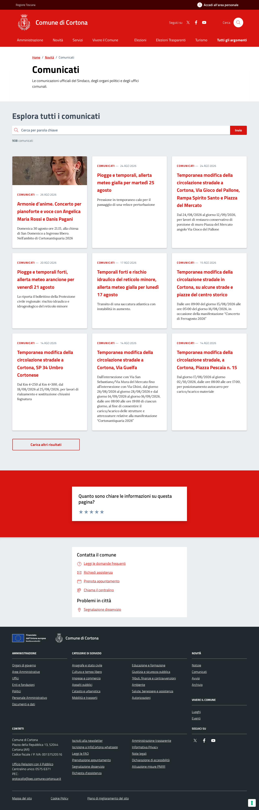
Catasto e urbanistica (86, 691)
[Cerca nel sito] (238, 22)
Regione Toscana (25, 5)
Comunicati (26, 194)
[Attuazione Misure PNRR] (30, 639)
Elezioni (140, 40)
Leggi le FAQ (80, 753)
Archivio (197, 684)
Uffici (15, 678)
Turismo (201, 40)
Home (36, 57)
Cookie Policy (59, 798)
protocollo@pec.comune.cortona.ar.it (36, 778)
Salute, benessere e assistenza (152, 691)
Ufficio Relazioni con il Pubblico (32, 764)
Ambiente (138, 684)
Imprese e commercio (86, 678)
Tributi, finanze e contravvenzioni (154, 678)
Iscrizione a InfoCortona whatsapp (95, 747)
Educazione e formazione (148, 665)
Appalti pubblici (82, 684)
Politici (16, 691)
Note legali (139, 753)
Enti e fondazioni (23, 684)
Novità (49, 57)
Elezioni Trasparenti (171, 40)
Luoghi (196, 711)
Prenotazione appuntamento (91, 760)
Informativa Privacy (145, 747)
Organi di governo (24, 665)
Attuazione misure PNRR (148, 766)
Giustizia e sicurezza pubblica (151, 671)
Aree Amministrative (26, 671)
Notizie (196, 665)
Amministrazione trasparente (151, 740)
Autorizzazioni (141, 697)
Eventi (196, 718)
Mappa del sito (22, 798)
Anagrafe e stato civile (87, 665)
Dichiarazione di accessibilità (151, 760)
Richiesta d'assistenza (87, 773)
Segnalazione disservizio (88, 766)
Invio (238, 130)
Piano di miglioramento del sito (108, 798)
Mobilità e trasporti (84, 697)
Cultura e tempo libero (87, 671)
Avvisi (196, 678)
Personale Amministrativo (29, 697)
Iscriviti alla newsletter (87, 740)
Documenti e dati (23, 704)
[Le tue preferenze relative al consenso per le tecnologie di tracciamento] (252, 803)
